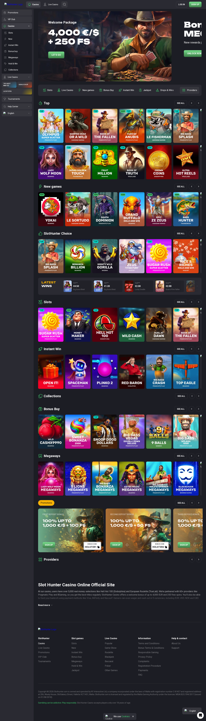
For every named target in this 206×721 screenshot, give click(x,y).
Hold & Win (76, 666)
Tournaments (44, 661)
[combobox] (192, 711)
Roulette (109, 652)
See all (181, 103)
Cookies (125, 716)
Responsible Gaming (148, 652)
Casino (41, 643)
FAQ (140, 674)
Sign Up (49, 545)
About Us (176, 643)
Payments (143, 670)
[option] (47, 90)
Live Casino (44, 648)
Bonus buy (76, 657)
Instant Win (76, 652)
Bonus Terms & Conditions (151, 648)
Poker (108, 666)
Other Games (111, 670)
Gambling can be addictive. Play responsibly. (57, 703)
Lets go (56, 55)
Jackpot (75, 670)
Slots (74, 643)
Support (175, 648)
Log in (181, 4)
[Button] (64, 4)
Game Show (110, 648)
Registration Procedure (149, 666)
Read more (44, 605)
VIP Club (42, 657)
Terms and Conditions (148, 643)
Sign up (195, 4)
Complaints (143, 661)
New (73, 648)
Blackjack (109, 657)
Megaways (76, 661)
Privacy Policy (145, 657)
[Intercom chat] (200, 715)
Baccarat (109, 661)
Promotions (46, 503)
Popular (108, 643)
